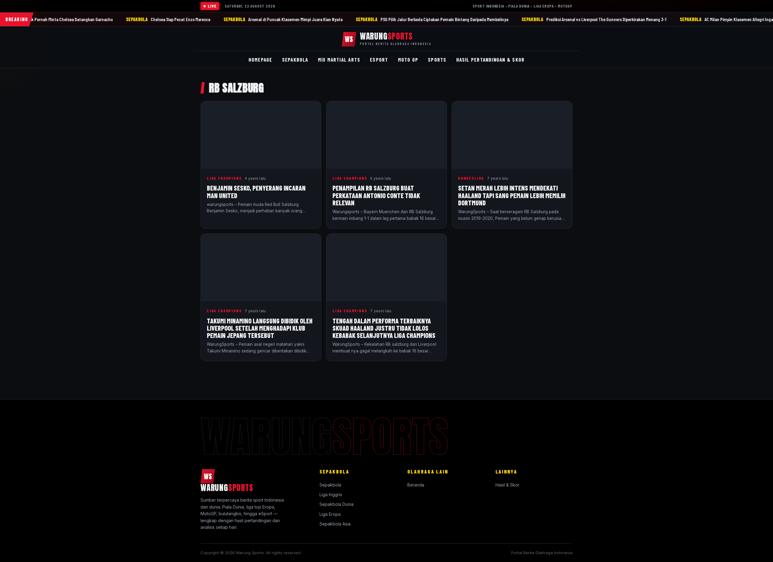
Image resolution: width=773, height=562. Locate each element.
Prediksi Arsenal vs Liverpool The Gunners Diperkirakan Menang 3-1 (651, 19)
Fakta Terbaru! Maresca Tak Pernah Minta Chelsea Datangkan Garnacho (93, 19)
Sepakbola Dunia (336, 504)
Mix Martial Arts (339, 59)
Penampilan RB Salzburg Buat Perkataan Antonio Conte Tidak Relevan (376, 195)
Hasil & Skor (507, 484)
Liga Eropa (330, 514)
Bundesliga (471, 178)
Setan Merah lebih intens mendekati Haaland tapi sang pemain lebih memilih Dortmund (512, 195)
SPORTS (437, 59)
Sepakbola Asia (335, 523)
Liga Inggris (330, 494)
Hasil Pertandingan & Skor (490, 59)
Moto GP (408, 59)
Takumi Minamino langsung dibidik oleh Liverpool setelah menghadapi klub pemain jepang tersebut (260, 328)
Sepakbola (330, 484)
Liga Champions (224, 178)
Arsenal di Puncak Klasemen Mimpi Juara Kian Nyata (340, 19)
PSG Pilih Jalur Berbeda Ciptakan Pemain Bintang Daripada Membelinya (490, 19)
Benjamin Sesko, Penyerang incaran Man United (256, 191)
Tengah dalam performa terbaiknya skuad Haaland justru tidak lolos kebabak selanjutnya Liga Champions (383, 328)
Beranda (415, 484)
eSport (379, 59)
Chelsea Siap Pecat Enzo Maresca (226, 19)
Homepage (260, 59)
